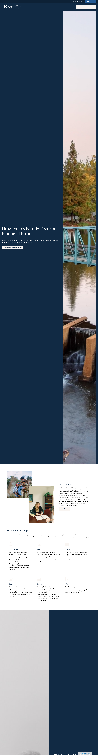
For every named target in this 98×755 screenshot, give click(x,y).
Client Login (91, 1)
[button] (42, 7)
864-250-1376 (78, 1)
